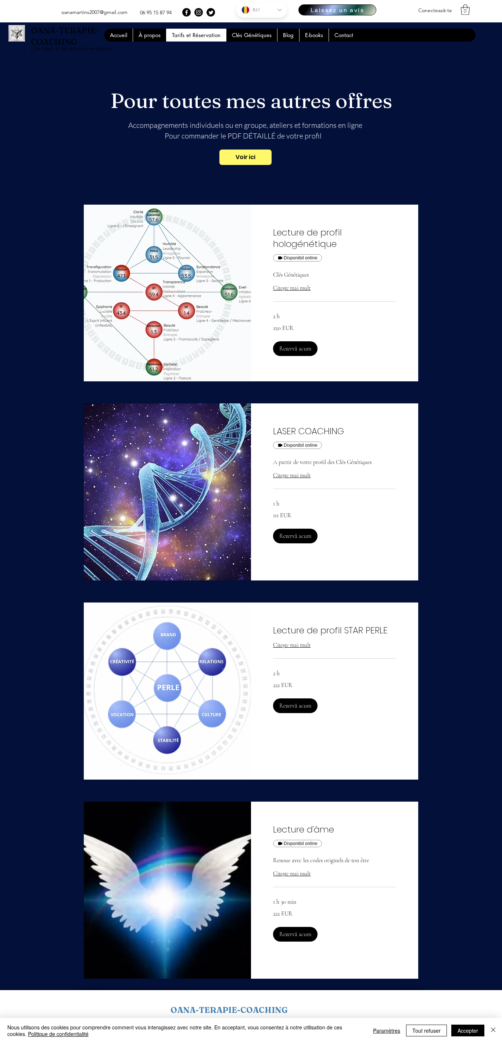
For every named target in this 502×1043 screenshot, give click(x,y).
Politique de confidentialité (58, 1033)
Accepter (468, 1030)
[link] (334, 238)
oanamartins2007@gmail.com (94, 12)
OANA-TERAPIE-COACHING (229, 1010)
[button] (465, 9)
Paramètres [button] (386, 1030)
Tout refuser (426, 1030)
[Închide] (493, 1030)
